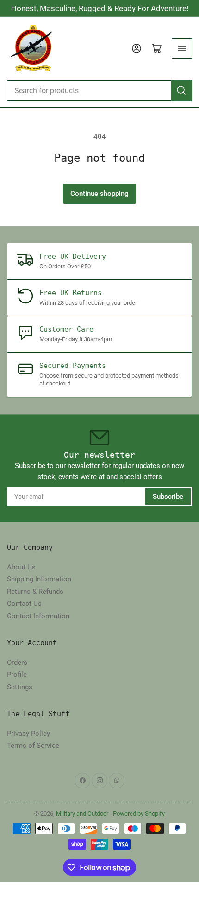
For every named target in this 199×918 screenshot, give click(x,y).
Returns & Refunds (35, 591)
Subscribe (168, 496)
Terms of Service (33, 745)
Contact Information (38, 616)
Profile (17, 674)
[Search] (181, 90)
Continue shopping (99, 194)
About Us (21, 567)
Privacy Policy (28, 733)
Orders (17, 662)
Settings (19, 687)
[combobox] (99, 90)
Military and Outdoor (82, 813)
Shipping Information (39, 579)
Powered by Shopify (139, 813)
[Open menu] (182, 48)
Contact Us (24, 603)
